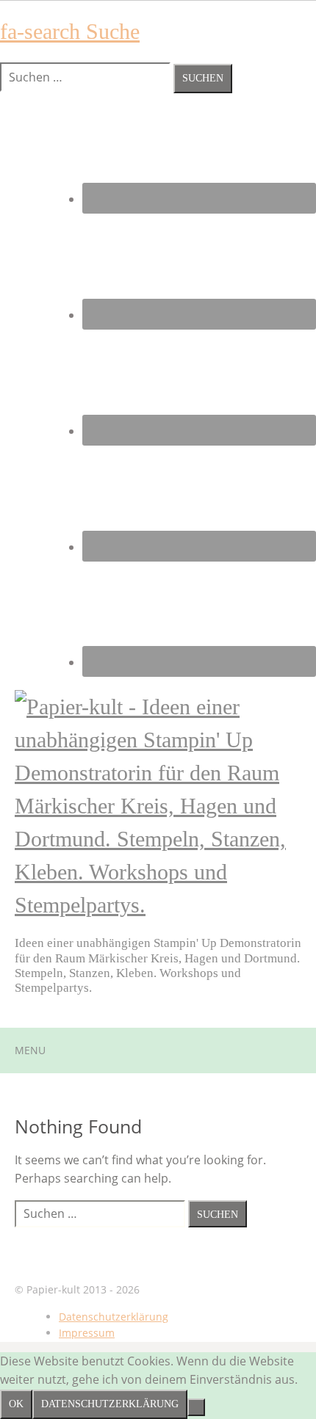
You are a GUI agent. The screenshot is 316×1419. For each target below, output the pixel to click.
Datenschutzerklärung (113, 1317)
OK (16, 1403)
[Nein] (196, 1407)
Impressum (87, 1333)
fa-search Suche (70, 31)
